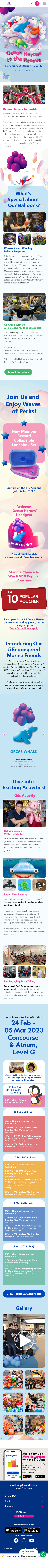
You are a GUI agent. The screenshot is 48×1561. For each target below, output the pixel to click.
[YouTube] (32, 1540)
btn (8, 373)
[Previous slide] (4, 734)
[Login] (37, 3)
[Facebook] (16, 1540)
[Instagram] (24, 1540)
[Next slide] (44, 734)
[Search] (32, 3)
